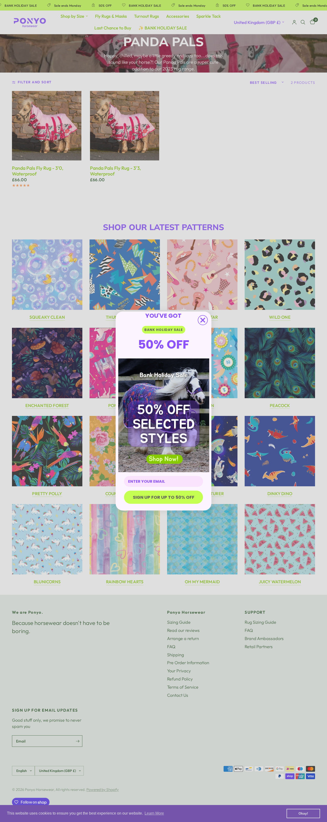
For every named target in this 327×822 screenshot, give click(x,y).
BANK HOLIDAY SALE (163, 329)
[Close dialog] (203, 320)
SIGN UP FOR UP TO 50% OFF (163, 497)
